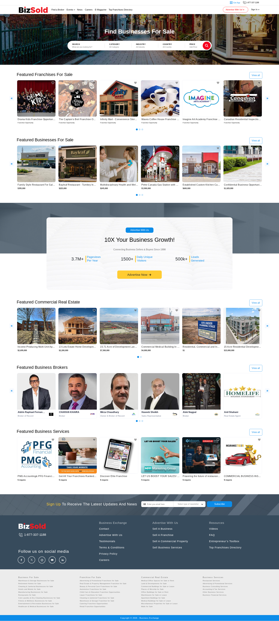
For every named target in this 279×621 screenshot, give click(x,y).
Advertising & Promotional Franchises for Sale (99, 581)
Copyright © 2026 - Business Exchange (139, 618)
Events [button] (70, 9)
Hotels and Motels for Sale (29, 589)
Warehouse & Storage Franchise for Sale (97, 601)
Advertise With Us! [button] (234, 9)
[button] (118, 46)
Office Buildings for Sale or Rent (154, 592)
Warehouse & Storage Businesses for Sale (36, 581)
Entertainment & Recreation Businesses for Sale (38, 603)
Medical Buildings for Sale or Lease (156, 601)
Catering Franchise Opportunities (94, 603)
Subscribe (219, 504)
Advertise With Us (139, 230)
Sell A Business (162, 528)
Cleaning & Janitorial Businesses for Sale (35, 586)
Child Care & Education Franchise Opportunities (100, 592)
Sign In (254, 9)
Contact (104, 528)
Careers (89, 9)
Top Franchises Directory (121, 9)
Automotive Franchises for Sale (93, 589)
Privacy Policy (108, 553)
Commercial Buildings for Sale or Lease (157, 586)
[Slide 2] (140, 129)
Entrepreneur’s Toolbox (224, 541)
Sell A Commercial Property (170, 541)
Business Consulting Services (215, 586)
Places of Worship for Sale (152, 589)
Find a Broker (57, 9)
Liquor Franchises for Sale (91, 595)
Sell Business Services (167, 547)
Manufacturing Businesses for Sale (33, 592)
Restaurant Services (211, 581)
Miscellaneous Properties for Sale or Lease (159, 603)
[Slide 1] (137, 129)
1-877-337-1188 (34, 534)
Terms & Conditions (111, 547)
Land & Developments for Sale (154, 583)
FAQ (212, 535)
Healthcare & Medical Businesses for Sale (36, 606)
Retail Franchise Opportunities (92, 606)
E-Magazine (100, 9)
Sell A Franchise (163, 535)
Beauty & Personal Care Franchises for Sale (98, 586)
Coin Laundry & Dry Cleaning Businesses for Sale (39, 598)
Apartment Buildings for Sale (153, 598)
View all (256, 75)
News (80, 9)
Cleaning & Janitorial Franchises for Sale (97, 598)
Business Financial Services (215, 595)
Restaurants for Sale (27, 595)
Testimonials (107, 541)
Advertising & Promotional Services (217, 583)
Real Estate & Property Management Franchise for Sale (103, 583)
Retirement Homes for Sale (29, 583)
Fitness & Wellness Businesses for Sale (35, 601)
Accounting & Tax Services (214, 589)
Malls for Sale (147, 606)
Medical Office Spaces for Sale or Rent (157, 581)
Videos (213, 528)
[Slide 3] (142, 129)
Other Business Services (213, 592)
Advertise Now (137, 274)
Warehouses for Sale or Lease (154, 595)
